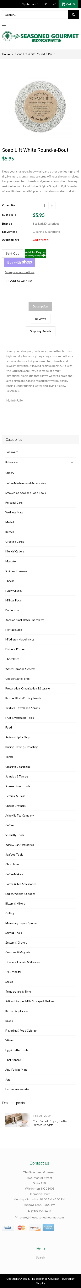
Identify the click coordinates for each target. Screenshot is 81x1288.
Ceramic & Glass (15, 796)
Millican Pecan (13, 600)
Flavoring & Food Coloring (21, 1030)
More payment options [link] (19, 272)
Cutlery (9, 472)
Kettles (9, 532)
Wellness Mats (14, 512)
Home (6, 54)
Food (8, 727)
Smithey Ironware (16, 571)
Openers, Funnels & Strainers (22, 962)
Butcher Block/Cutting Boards (23, 698)
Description (40, 306)
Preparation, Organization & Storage (27, 688)
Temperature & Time (18, 991)
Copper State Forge (17, 678)
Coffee (9, 825)
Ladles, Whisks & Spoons (20, 893)
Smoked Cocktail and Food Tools (25, 493)
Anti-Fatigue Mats (16, 1069)
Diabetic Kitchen (15, 649)
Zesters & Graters (16, 942)
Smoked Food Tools (17, 786)
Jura (8, 1079)
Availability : (10, 239)
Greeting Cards (14, 541)
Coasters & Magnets (17, 952)
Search (40, 1257)
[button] (35, 253)
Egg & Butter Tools (16, 1050)
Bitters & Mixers (15, 903)
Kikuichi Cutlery (14, 551)
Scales (9, 981)
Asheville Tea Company (19, 815)
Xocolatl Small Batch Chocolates (24, 620)
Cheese (9, 581)
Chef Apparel (13, 1059)
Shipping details (40, 331)
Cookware (11, 452)
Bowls (9, 1020)
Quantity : (9, 205)
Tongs (9, 756)
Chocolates (12, 659)
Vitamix (10, 1040)
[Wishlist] (54, 4)
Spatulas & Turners (16, 776)
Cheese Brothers (15, 805)
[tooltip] (43, 255)
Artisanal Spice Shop (17, 737)
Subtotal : (9, 214)
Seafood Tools (14, 854)
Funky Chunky (13, 590)
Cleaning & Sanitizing (17, 766)
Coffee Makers (14, 874)
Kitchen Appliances (16, 1011)
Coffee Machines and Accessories (25, 483)
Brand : (7, 223)
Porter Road (12, 610)
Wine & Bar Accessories (19, 844)
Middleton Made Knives (19, 639)
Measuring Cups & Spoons (21, 923)
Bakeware (11, 462)
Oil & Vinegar (13, 971)
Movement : (10, 231)
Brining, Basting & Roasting (21, 747)
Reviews (40, 319)
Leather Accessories (17, 1089)
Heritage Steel (13, 629)
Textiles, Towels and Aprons (22, 708)
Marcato (10, 561)
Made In (10, 522)
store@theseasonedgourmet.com (42, 1217)
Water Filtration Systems (20, 669)
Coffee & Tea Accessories (20, 884)
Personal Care (13, 502)
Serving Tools (13, 932)
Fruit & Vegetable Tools (19, 717)
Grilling (9, 913)
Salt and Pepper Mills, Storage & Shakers (29, 1001)
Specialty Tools (14, 835)
